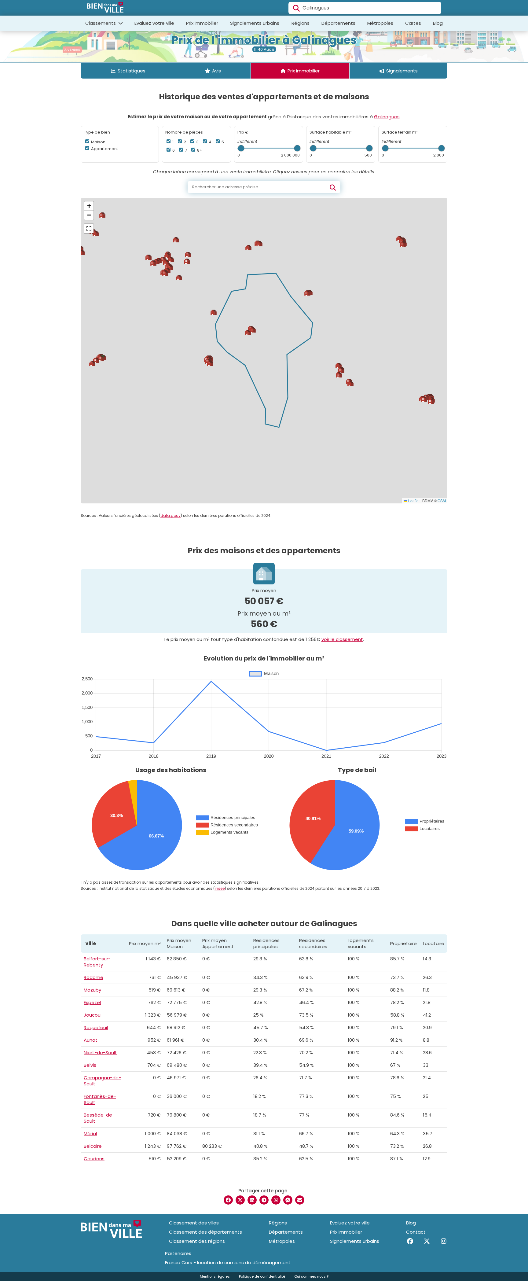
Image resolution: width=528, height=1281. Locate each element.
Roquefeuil (96, 1027)
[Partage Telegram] (264, 1200)
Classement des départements (205, 1232)
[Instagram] (443, 1241)
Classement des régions (197, 1241)
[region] (264, 350)
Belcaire (93, 1146)
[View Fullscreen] (89, 228)
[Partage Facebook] (228, 1200)
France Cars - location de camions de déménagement (228, 1263)
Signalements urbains (254, 23)
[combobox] (364, 8)
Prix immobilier (202, 23)
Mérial (90, 1133)
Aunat (90, 1040)
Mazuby (92, 990)
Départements (338, 23)
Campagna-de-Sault (102, 1080)
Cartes (413, 23)
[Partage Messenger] (287, 1200)
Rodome (93, 977)
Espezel (92, 1002)
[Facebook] (410, 1241)
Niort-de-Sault (100, 1052)
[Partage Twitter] (240, 1200)
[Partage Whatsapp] (275, 1200)
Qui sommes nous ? (311, 1276)
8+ (199, 150)
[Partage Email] (299, 1200)
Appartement (104, 149)
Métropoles (380, 23)
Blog (438, 23)
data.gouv (170, 515)
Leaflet (413, 500)
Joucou (92, 1015)
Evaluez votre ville (154, 23)
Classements (101, 23)
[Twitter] (427, 1241)
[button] (248, 332)
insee (220, 888)
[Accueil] (105, 8)
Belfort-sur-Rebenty (97, 961)
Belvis (90, 1065)
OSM (442, 500)
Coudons (94, 1158)
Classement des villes (194, 1223)
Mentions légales (215, 1276)
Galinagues (387, 116)
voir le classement (342, 639)
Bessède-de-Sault (99, 1118)
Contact (416, 1232)
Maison (97, 142)
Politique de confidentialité (262, 1276)
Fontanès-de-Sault (100, 1099)
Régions (301, 23)
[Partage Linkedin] (252, 1200)
